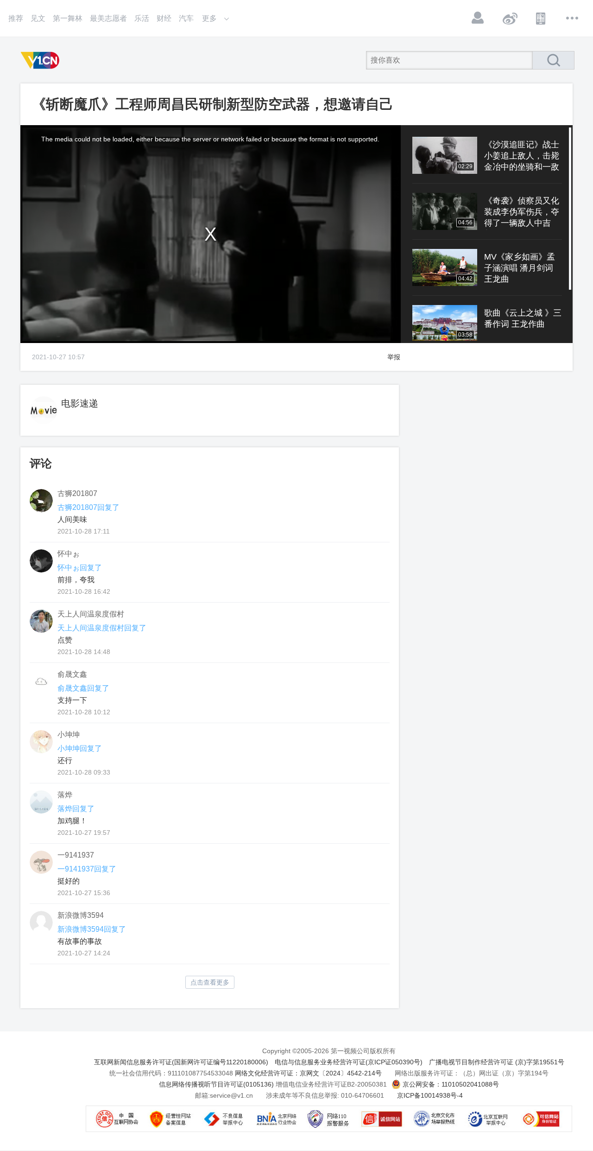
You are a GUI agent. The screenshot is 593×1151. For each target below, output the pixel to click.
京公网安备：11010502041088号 (451, 1084)
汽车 (186, 18)
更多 (572, 18)
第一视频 (42, 60)
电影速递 (79, 403)
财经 (164, 18)
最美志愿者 (108, 18)
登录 (478, 18)
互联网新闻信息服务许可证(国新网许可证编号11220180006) (181, 1062)
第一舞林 (67, 18)
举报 (393, 357)
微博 (509, 18)
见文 (38, 18)
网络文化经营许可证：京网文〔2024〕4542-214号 (308, 1073)
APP (541, 18)
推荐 (15, 18)
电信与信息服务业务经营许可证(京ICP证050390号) (349, 1062)
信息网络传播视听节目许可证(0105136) (216, 1084)
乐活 (141, 18)
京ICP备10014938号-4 (430, 1095)
